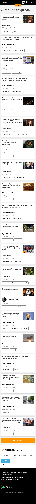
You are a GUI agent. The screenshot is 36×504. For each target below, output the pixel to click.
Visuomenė (15, 91)
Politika (5, 91)
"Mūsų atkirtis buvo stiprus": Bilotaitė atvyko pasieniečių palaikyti (11, 314)
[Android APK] (6, 487)
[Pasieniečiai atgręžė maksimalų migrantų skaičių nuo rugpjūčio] (28, 271)
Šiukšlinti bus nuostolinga (10, 289)
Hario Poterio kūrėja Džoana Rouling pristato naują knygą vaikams (11, 17)
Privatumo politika (6, 475)
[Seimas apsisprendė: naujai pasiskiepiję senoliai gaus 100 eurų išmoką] (28, 187)
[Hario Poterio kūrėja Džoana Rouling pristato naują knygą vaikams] (28, 19)
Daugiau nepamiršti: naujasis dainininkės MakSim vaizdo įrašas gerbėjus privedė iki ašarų (12, 121)
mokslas (5, 113)
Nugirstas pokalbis (8, 307)
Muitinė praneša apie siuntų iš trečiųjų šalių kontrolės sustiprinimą (11, 142)
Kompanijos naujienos (14, 482)
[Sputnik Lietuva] (6, 3)
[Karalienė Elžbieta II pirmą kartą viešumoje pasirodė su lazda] (28, 165)
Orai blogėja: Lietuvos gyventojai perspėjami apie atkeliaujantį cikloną (10, 377)
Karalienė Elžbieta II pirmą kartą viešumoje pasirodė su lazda (12, 163)
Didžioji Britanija (17, 177)
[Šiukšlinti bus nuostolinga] (28, 292)
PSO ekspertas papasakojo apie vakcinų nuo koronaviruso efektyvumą (17, 206)
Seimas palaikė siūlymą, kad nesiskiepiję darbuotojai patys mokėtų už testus (16, 79)
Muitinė (16, 156)
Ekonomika (22, 455)
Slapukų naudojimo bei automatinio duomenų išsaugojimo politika (12, 478)
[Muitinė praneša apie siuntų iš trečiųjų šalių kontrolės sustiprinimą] (28, 144)
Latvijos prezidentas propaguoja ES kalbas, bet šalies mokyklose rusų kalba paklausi (12, 58)
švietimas (15, 72)
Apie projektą (5, 472)
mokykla (5, 72)
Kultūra (15, 31)
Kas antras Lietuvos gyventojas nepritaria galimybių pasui (11, 225)
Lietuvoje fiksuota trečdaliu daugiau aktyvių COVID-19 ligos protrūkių (11, 398)
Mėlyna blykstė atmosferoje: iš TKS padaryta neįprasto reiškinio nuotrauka (12, 99)
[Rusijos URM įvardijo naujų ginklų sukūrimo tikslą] (28, 338)
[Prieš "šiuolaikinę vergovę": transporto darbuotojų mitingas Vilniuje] (28, 249)
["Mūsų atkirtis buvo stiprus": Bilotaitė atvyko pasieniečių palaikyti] (28, 316)
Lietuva (16, 240)
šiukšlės (20, 307)
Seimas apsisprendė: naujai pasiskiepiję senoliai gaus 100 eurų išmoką (11, 185)
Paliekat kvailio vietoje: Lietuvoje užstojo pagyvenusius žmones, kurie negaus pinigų (11, 420)
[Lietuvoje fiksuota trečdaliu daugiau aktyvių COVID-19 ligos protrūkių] (28, 400)
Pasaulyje (5, 31)
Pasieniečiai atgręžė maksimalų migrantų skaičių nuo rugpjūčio (11, 268)
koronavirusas (17, 50)
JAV (4, 350)
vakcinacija (16, 218)
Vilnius (16, 261)
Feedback (4, 482)
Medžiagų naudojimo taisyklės (19, 472)
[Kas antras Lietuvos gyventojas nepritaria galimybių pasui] (28, 228)
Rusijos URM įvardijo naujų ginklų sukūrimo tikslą (10, 335)
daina (23, 134)
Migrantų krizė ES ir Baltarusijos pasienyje (14, 283)
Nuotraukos (6, 261)
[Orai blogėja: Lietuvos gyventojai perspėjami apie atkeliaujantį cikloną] (28, 379)
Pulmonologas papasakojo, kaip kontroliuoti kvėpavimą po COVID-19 (17, 38)
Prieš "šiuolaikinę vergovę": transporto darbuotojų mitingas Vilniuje (11, 247)
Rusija (14, 134)
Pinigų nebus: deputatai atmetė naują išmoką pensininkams (15, 357)
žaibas (14, 113)
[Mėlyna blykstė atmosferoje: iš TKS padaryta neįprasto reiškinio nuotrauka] (28, 101)
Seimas (16, 199)
